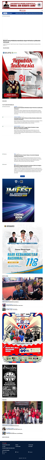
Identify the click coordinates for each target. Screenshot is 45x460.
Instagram (30, 452)
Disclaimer (30, 446)
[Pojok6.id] (22, 10)
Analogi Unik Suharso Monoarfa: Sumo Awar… (14, 305)
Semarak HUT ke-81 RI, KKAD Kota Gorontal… (10, 425)
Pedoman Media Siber (6, 444)
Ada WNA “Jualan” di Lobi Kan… (12, 309)
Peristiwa (10, 304)
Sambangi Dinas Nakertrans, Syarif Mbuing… (14, 433)
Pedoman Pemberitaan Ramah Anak (8, 448)
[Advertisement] (22, 143)
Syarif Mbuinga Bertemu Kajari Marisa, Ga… (14, 429)
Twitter (18, 452)
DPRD (15, 164)
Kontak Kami (30, 444)
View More (22, 176)
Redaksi (16, 444)
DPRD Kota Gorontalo (5, 424)
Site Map (3, 446)
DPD (6, 428)
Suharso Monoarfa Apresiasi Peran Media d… (10, 301)
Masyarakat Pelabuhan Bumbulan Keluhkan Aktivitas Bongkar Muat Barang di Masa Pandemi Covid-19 (27, 166)
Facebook (5, 452)
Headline (15, 126)
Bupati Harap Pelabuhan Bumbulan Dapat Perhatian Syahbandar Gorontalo (21, 41)
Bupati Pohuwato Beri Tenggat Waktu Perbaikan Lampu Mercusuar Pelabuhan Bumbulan (26, 128)
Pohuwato (15, 106)
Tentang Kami (17, 446)
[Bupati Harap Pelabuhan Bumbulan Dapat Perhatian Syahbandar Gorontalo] (22, 26)
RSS (4, 453)
